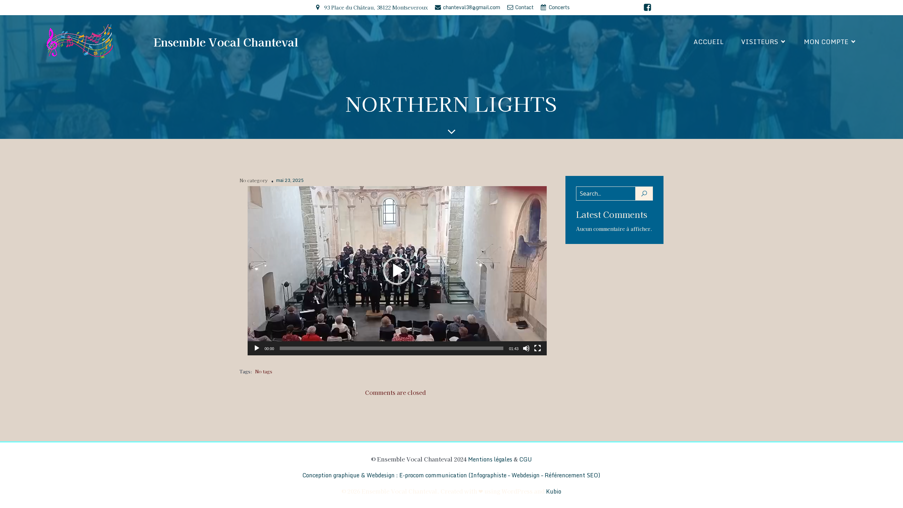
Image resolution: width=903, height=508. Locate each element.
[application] (397, 270)
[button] (397, 271)
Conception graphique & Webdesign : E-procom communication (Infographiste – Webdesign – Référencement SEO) (451, 475)
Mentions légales (490, 459)
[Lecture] (256, 348)
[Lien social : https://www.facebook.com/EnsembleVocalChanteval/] (647, 7)
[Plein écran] (537, 348)
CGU (525, 459)
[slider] (391, 348)
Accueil (708, 41)
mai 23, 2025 (290, 180)
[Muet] (526, 348)
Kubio (553, 491)
